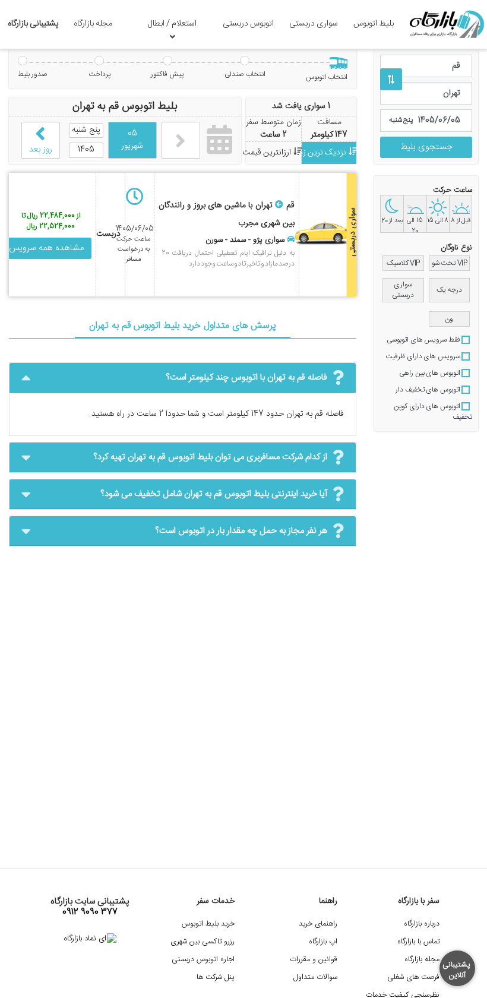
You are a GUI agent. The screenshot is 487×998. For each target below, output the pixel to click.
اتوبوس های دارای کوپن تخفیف (433, 411)
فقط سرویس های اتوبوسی (424, 340)
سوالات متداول (315, 977)
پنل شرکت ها (216, 977)
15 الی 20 (415, 224)
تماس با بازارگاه (418, 942)
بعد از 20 (392, 221)
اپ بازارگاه (323, 942)
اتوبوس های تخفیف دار (428, 390)
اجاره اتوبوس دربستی (203, 959)
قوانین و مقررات (313, 959)
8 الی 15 (437, 221)
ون (449, 319)
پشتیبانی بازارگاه (33, 24)
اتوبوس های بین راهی (430, 373)
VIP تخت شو (449, 263)
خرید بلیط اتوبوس (208, 924)
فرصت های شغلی (413, 977)
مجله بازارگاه (93, 24)
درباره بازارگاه (421, 924)
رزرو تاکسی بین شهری (202, 942)
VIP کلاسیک (403, 263)
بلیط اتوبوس (373, 24)
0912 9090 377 (90, 912)
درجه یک (449, 290)
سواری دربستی (313, 24)
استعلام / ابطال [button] (172, 24)
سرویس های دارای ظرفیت (423, 356)
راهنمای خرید (318, 924)
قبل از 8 (460, 221)
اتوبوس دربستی (248, 24)
